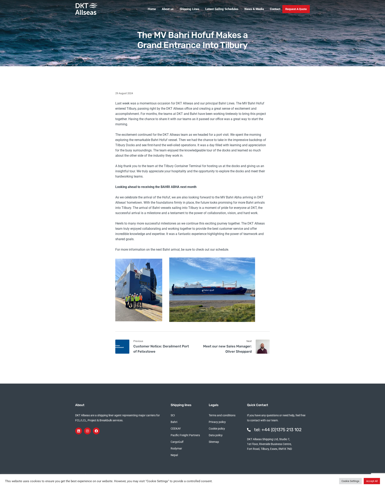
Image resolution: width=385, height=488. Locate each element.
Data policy (216, 435)
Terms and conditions (222, 415)
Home (152, 9)
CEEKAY (176, 428)
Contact (275, 9)
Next (249, 341)
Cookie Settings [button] (350, 481)
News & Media (254, 9)
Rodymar (176, 448)
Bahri (174, 422)
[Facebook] (96, 431)
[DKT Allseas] (86, 9)
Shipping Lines (189, 9)
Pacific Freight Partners (185, 435)
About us (168, 9)
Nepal (174, 455)
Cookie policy (217, 428)
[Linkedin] (78, 431)
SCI (173, 415)
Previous (138, 341)
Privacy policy (217, 422)
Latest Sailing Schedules (221, 9)
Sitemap (214, 441)
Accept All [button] (372, 481)
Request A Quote (296, 9)
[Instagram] (87, 431)
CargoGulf (177, 441)
